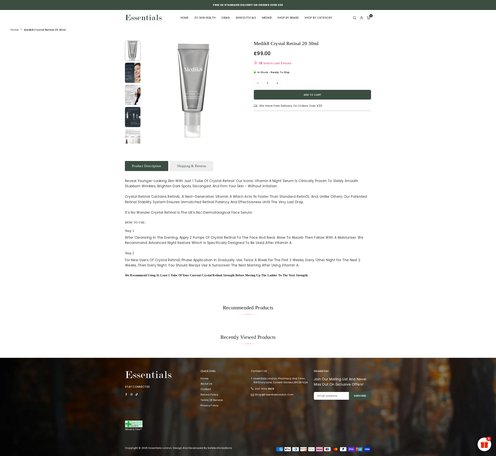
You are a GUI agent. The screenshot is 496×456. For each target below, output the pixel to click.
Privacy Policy (209, 405)
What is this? (133, 429)
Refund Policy (209, 394)
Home (185, 18)
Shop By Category (318, 18)
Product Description (146, 166)
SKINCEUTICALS (246, 18)
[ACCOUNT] (361, 17)
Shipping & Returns (191, 166)
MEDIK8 (267, 18)
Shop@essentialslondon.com (274, 394)
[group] (193, 91)
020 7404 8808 (264, 389)
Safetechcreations (220, 448)
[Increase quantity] (277, 83)
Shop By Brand (288, 18)
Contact (206, 389)
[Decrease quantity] (258, 83)
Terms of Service (212, 400)
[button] (239, 93)
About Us (206, 384)
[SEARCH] (354, 17)
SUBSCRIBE (360, 395)
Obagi (225, 18)
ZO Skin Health (204, 18)
